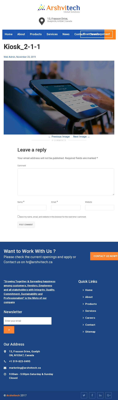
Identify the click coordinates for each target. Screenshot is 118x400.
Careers (90, 317)
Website (88, 202)
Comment (22, 166)
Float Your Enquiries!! (96, 34)
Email (53, 202)
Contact (79, 34)
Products (36, 34)
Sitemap (90, 331)
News (66, 34)
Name (20, 202)
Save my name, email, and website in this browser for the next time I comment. (53, 217)
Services (52, 34)
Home (8, 34)
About (21, 34)
